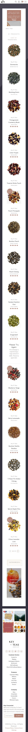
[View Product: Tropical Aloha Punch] (14, 169)
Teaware (14, 684)
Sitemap (14, 730)
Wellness (14, 676)
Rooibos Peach (14, 241)
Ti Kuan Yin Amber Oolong (14, 480)
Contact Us (14, 657)
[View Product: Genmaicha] (14, 50)
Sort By (14, 38)
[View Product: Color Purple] (14, 138)
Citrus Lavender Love (14, 540)
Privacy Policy (9, 728)
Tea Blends (14, 682)
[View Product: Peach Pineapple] (14, 197)
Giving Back (14, 694)
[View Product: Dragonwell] (14, 320)
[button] (25, 1)
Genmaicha (14, 64)
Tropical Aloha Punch (14, 183)
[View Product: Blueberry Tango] (14, 374)
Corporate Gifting (14, 674)
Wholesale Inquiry (14, 700)
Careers (14, 698)
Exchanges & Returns (14, 661)
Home (7, 28)
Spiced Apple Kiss (14, 509)
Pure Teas (14, 680)
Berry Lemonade (14, 418)
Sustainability (14, 696)
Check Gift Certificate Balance (14, 667)
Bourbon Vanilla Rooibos (14, 447)
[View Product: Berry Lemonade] (14, 404)
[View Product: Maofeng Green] (14, 78)
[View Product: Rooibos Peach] (14, 227)
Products (14, 672)
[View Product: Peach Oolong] (14, 257)
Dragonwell (14, 335)
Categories (14, 562)
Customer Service (14, 655)
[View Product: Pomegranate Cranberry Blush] (14, 106)
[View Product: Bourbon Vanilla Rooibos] (14, 432)
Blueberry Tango (13, 388)
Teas (11, 28)
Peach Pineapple (14, 211)
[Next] (18, 551)
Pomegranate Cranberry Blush (13, 121)
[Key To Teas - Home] (4, 1)
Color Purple (14, 153)
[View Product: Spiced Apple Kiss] (14, 495)
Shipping (14, 659)
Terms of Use (18, 728)
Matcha (14, 678)
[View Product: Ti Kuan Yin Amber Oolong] (14, 464)
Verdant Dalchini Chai (14, 303)
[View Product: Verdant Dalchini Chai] (14, 288)
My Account (14, 663)
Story (14, 692)
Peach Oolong (14, 272)
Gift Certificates (14, 665)
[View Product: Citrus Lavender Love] (14, 525)
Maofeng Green (14, 92)
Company (14, 689)
